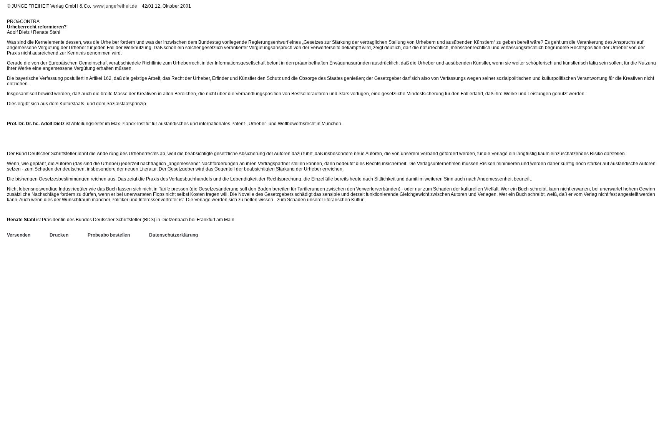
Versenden (18, 235)
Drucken (59, 235)
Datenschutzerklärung (173, 235)
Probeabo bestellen (109, 235)
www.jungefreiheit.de (115, 6)
